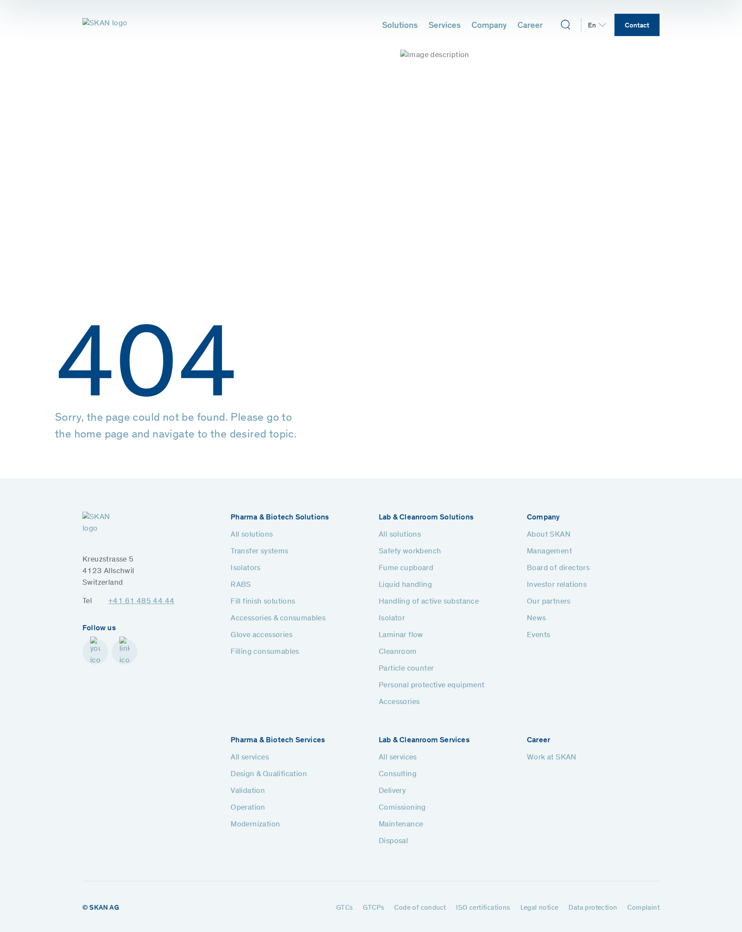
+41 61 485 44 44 (141, 601)
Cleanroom (398, 652)
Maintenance (401, 825)
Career (530, 26)
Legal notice (539, 908)
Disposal (393, 841)
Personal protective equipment (432, 685)
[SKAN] (105, 25)
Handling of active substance (429, 602)
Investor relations (557, 585)
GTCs (344, 908)
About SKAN (549, 535)
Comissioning (402, 808)
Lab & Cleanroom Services (424, 740)
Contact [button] (637, 25)
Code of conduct (420, 908)
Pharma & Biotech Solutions (280, 518)
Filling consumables (265, 652)
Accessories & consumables (278, 618)
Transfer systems (259, 552)
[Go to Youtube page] (95, 652)
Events (538, 635)
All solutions (252, 535)
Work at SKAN (552, 758)
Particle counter (406, 669)
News (536, 618)
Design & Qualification (269, 774)
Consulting (398, 774)
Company (489, 26)
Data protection (593, 908)
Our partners (549, 602)
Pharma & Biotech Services (278, 740)
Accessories (399, 702)
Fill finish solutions (263, 602)
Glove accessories (261, 635)
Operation (248, 808)
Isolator (392, 618)
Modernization (255, 825)
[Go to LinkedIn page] (124, 652)
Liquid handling (405, 585)
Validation (248, 791)
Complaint (643, 908)
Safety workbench (410, 552)
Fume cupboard (406, 568)
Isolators (246, 568)
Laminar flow (401, 635)
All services (250, 758)
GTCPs (373, 908)
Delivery (392, 791)
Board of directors (558, 568)
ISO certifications (483, 908)
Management (549, 552)
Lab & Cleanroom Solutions (426, 518)
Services (445, 26)
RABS (241, 585)
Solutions (400, 26)
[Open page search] (565, 24)
